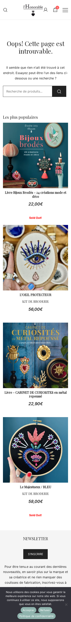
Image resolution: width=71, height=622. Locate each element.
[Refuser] (66, 605)
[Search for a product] (5, 10)
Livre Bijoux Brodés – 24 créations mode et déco (35, 194)
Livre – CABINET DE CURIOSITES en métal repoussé (36, 394)
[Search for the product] (59, 91)
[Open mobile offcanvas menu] (65, 10)
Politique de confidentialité (36, 616)
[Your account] (45, 10)
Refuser (45, 610)
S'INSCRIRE (35, 554)
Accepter (28, 610)
